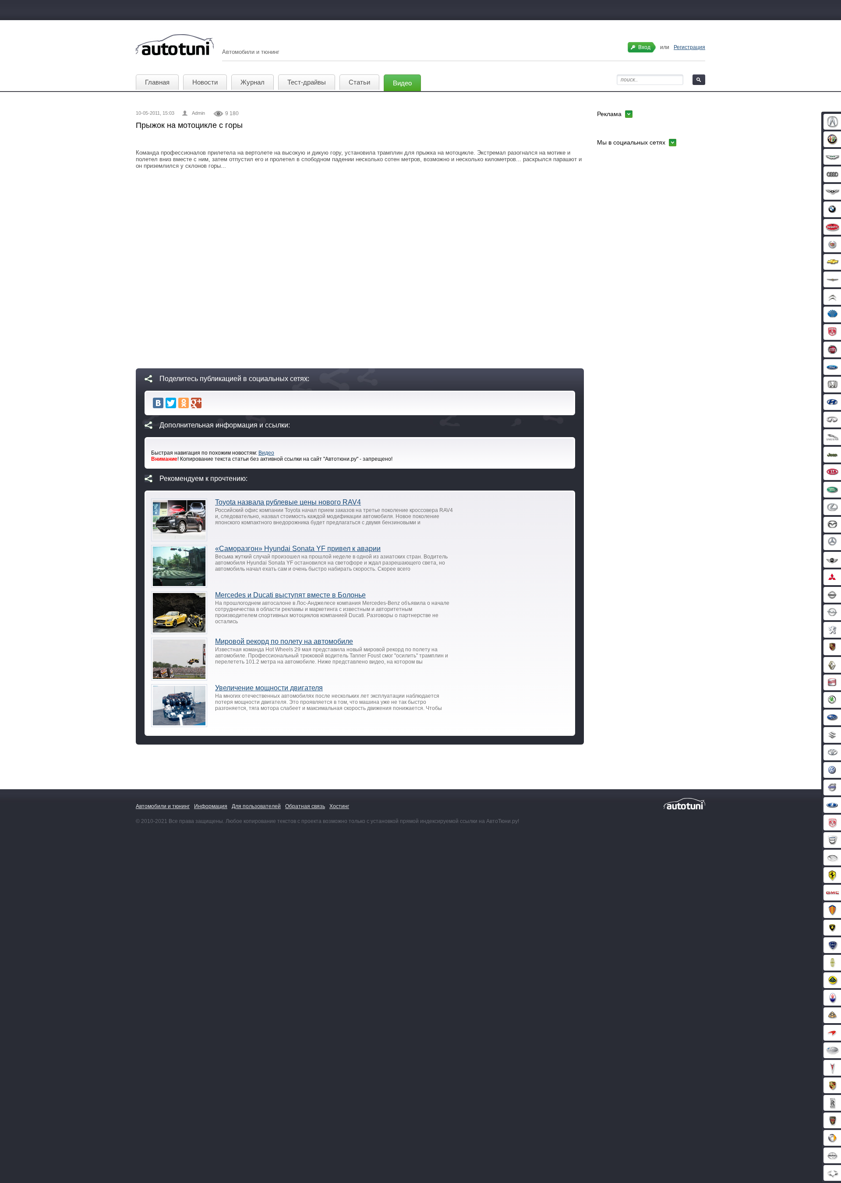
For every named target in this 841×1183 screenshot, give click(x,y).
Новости (205, 82)
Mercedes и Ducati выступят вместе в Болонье (290, 595)
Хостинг (339, 806)
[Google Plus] (196, 403)
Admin (198, 113)
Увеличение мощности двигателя (269, 688)
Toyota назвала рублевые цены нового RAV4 (288, 502)
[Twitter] (171, 403)
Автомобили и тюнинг (163, 806)
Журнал (252, 82)
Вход (644, 47)
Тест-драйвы (306, 82)
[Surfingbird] (209, 403)
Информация (210, 806)
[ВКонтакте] (158, 403)
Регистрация (689, 47)
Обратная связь (305, 806)
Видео (402, 83)
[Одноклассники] (183, 403)
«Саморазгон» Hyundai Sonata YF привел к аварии (298, 548)
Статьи (359, 82)
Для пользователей (256, 806)
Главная (157, 82)
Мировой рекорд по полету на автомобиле (284, 641)
